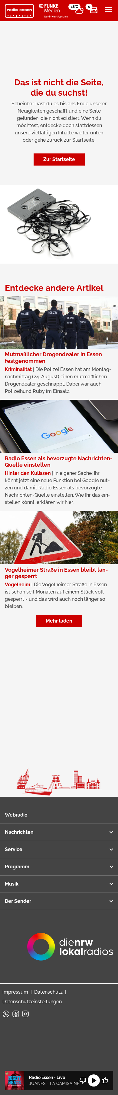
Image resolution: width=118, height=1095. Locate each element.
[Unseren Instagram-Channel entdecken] (25, 1014)
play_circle (94, 1080)
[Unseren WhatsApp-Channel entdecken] (6, 1014)
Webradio (16, 815)
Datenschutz (48, 992)
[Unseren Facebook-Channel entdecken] (15, 1014)
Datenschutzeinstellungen (32, 1002)
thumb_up (104, 1080)
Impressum (15, 992)
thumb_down (83, 1080)
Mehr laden (59, 621)
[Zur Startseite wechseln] (19, 10)
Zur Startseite (59, 159)
